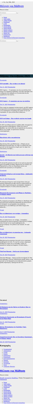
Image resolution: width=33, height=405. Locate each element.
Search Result (7, 28)
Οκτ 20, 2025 (4, 217)
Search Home (7, 27)
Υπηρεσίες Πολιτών (9, 366)
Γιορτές (6, 354)
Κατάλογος (7, 36)
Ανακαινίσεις (3, 303)
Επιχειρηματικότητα (9, 358)
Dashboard (7, 22)
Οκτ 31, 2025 (4, 87)
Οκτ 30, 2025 (4, 122)
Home (5, 17)
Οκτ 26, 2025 (4, 141)
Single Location (8, 31)
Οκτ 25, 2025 (4, 160)
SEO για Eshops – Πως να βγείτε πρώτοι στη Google (15, 118)
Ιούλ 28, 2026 (4, 342)
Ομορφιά (6, 362)
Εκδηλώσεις (3, 134)
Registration (7, 25)
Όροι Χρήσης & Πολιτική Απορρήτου (14, 37)
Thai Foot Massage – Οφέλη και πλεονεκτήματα (14, 251)
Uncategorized (8, 349)
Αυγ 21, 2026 (4, 312)
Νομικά (6, 360)
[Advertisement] (16, 58)
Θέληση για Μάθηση (12, 5)
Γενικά (2, 210)
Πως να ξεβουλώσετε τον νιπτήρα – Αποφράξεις (14, 213)
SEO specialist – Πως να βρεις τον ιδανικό (12, 83)
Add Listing (7, 19)
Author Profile (8, 20)
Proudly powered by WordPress (9, 378)
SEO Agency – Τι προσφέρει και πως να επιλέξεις (15, 101)
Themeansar (3, 379)
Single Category (8, 30)
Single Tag (7, 33)
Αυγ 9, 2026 (3, 332)
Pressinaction (11, 87)
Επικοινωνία (7, 34)
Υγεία (5, 365)
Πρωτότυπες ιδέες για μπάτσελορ (10, 137)
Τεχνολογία (3, 80)
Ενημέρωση (7, 357)
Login (5, 23)
